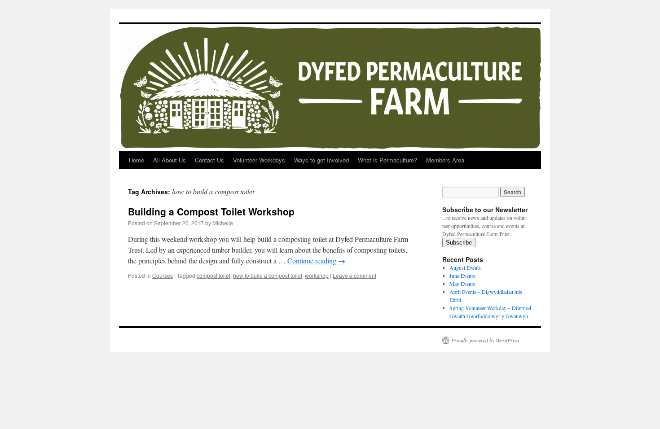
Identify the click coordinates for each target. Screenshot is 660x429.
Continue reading (316, 260)
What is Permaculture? (387, 160)
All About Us (169, 160)
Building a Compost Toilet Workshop (211, 211)
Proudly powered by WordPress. (486, 340)
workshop (317, 275)
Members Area (445, 160)
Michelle (222, 223)
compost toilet (213, 275)
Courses (162, 275)
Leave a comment (354, 275)
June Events (462, 275)
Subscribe (459, 242)
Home (136, 160)
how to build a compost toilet (267, 275)
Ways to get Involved (321, 160)
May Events (462, 283)
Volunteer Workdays (259, 160)
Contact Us (209, 160)
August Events (465, 267)
